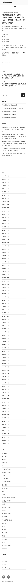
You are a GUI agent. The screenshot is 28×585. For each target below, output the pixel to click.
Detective (4, 456)
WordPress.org (6, 568)
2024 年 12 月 (5, 239)
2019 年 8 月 (5, 405)
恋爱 (3, 504)
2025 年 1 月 (5, 236)
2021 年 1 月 (5, 364)
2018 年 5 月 (5, 424)
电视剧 (4, 529)
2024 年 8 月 (5, 252)
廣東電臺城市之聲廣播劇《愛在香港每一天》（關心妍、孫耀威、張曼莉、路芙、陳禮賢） (14, 136)
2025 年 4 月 (5, 227)
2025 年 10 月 (5, 208)
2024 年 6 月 (5, 259)
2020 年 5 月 (5, 383)
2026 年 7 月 (5, 179)
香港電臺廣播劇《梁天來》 (9, 114)
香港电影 (4, 548)
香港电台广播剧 (7, 63)
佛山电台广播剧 (6, 472)
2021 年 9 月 (5, 338)
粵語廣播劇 (7, 2)
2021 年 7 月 (5, 344)
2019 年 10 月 (5, 399)
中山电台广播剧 (6, 469)
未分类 (4, 510)
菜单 (15, 6)
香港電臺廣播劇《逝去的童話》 (10, 105)
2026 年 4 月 (5, 188)
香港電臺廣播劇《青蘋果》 (9, 118)
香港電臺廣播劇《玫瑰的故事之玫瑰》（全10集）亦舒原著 (13, 129)
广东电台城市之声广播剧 (8, 497)
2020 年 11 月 (5, 370)
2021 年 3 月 (5, 357)
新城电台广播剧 (6, 507)
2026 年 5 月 (5, 185)
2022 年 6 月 (5, 322)
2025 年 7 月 (5, 217)
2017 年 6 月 (5, 443)
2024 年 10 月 (5, 246)
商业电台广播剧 (6, 482)
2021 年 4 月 (5, 354)
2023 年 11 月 (5, 281)
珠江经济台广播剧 (7, 520)
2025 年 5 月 (5, 223)
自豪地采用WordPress (7, 581)
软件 (3, 542)
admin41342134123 (14, 12)
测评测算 (4, 517)
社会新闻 (4, 532)
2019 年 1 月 (5, 411)
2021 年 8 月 (5, 341)
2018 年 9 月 (5, 418)
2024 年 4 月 (5, 265)
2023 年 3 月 (5, 306)
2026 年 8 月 (5, 176)
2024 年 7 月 (5, 255)
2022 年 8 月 (5, 319)
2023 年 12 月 (5, 278)
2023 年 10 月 (5, 284)
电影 (3, 526)
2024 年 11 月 (5, 243)
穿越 (3, 536)
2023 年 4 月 (5, 303)
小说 (3, 494)
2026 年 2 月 (5, 195)
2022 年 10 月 (5, 316)
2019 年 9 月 (5, 402)
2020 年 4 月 (5, 386)
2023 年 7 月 (5, 294)
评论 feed (4, 564)
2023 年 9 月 (5, 287)
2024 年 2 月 (5, 271)
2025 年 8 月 (5, 214)
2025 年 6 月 (5, 220)
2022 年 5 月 (5, 325)
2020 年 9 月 (5, 376)
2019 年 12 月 (5, 395)
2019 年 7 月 (5, 408)
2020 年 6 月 (5, 380)
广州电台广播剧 (6, 501)
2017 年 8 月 (5, 440)
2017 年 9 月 (5, 437)
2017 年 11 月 (5, 434)
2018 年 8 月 (5, 421)
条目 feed (4, 561)
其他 (3, 475)
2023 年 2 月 (5, 309)
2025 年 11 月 (5, 204)
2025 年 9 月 (5, 211)
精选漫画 (4, 539)
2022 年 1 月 (5, 335)
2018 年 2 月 (5, 430)
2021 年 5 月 (5, 351)
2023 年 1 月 (5, 313)
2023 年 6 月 (5, 297)
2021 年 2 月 (5, 360)
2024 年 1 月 (5, 274)
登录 (3, 558)
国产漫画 (4, 485)
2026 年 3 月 (5, 192)
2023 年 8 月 (5, 290)
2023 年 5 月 (5, 300)
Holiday (4, 459)
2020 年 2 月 (5, 392)
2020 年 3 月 (5, 389)
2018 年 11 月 (5, 415)
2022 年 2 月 (5, 332)
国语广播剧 (5, 488)
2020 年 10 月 (5, 373)
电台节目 (4, 523)
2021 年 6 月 (5, 348)
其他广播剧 (5, 478)
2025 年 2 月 (5, 233)
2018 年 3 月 (5, 427)
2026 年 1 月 (5, 198)
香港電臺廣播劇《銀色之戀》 (10, 111)
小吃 (3, 491)
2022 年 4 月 (5, 329)
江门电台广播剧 (6, 513)
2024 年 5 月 (5, 262)
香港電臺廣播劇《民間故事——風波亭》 (12, 108)
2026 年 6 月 (5, 182)
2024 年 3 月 (5, 268)
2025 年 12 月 (5, 201)
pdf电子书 (4, 462)
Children (4, 453)
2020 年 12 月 (5, 367)
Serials (4, 466)
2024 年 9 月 (5, 249)
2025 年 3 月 (5, 230)
